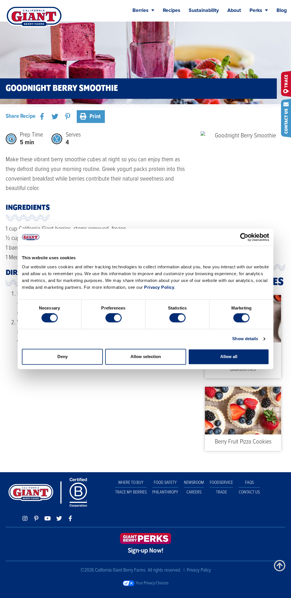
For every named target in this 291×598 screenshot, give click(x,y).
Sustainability (204, 10)
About (234, 10)
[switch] (113, 318)
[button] (42, 116)
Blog (282, 10)
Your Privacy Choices (152, 583)
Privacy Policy (159, 287)
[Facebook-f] (70, 518)
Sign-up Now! (145, 550)
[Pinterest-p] (36, 518)
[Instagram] (25, 518)
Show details (245, 338)
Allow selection (145, 356)
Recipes (171, 10)
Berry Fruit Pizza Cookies (243, 442)
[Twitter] (59, 518)
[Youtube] (47, 518)
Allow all (228, 356)
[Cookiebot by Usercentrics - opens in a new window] (244, 237)
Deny (62, 356)
